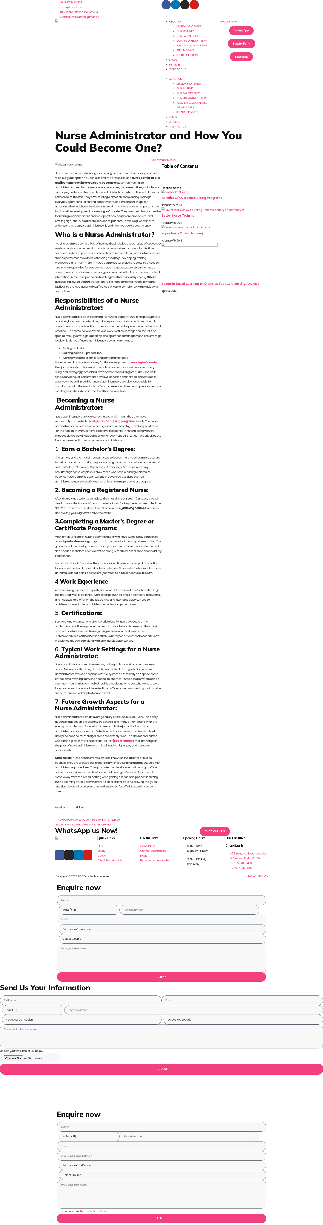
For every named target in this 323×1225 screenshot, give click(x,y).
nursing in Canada (144, 362)
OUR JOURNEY (185, 31)
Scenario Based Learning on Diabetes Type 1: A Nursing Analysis (210, 283)
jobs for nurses (123, 741)
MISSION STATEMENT (189, 26)
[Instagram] (185, 4)
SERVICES (174, 64)
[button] (188, 74)
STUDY (173, 60)
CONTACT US (177, 69)
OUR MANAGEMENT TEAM (191, 40)
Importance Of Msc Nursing (182, 233)
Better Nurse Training (178, 215)
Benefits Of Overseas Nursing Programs (192, 197)
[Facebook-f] (59, 855)
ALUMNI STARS (185, 50)
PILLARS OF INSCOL (187, 55)
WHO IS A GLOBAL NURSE (191, 45)
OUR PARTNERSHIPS (188, 36)
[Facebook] (166, 4)
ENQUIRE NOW (229, 21)
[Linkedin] (175, 4)
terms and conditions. (94, 1211)
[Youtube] (194, 4)
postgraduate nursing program (111, 421)
